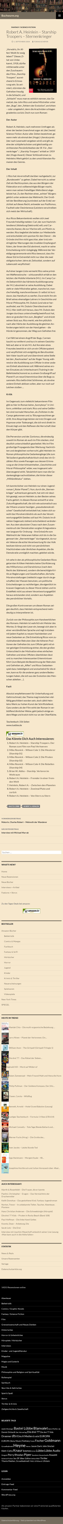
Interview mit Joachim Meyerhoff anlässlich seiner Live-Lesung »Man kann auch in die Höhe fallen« (29, 1233)
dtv (14, 1436)
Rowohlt (53, 1455)
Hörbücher (9, 957)
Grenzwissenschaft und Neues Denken (18, 1324)
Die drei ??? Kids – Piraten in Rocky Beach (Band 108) (25, 1215)
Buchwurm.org (10, 15)
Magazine (5, 1356)
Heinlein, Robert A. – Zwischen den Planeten (32, 785)
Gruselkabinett (7, 1446)
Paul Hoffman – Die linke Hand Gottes (18, 1219)
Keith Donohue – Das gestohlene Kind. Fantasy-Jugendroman (29, 1200)
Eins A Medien (25, 1436)
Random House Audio (40, 1455)
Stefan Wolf (35, 1458)
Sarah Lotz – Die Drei (11, 1228)
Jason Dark (36, 1446)
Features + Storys (9, 892)
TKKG (32, 1461)
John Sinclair (48, 1446)
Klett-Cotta (7, 1450)
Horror (7, 962)
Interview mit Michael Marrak (15, 831)
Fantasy (26, 1441)
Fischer (39, 1440)
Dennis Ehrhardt (8, 1432)
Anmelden (6, 1479)
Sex (15, 1458)
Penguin (4, 1455)
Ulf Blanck (38, 1461)
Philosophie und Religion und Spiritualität (20, 1372)
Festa (32, 1441)
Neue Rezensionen (9, 877)
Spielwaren (9, 989)
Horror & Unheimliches (12, 1335)
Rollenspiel (6, 1377)
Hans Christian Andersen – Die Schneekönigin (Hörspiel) (27, 1211)
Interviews (6, 1345)
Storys (4, 1398)
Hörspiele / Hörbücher (11, 1340)
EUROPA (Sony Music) (11, 1441)
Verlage (4, 1264)
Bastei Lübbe (14, 806)
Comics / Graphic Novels (12, 1309)
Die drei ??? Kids (46, 1432)
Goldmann (52, 1440)
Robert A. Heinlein (31, 806)
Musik (4, 1367)
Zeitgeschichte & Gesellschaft (14, 1409)
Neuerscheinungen (12, 983)
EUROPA (45, 1436)
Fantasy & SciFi (11, 952)
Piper (28, 1455)
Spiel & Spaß (7, 1393)
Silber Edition (25, 1458)
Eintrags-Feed (7, 1484)
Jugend (7, 967)
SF (18, 1458)
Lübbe (40, 1450)
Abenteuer (6, 1298)
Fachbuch (8, 946)
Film (3, 1319)
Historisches (7, 1330)
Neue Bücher (7, 882)
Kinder (7, 973)
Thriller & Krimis (9, 1404)
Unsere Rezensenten (10, 1258)
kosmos (27, 1450)
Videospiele (9, 994)
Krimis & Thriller (11, 978)
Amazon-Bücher (8, 931)
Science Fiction (7, 1458)
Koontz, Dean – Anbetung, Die (15, 1223)
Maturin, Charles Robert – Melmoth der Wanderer (24, 820)
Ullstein (46, 1461)
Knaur (17, 1450)
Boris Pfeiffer (53, 1429)
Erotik (36, 1436)
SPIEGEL (5, 1004)
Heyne (19, 1445)
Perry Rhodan (15, 1454)
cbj (59, 1429)
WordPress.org (8, 1494)
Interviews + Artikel (10, 887)
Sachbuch (5, 1382)
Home (4, 871)
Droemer (6, 1436)
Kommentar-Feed (9, 1489)
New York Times (8, 999)
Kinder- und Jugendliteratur (14, 1351)
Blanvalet (40, 1428)
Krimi (33, 1451)
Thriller (43, 1458)
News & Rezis (7, 1253)
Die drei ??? (33, 1431)
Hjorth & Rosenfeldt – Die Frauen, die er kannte (23, 1189)
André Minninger (7, 1429)
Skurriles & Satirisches (11, 1388)
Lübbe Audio (52, 1450)
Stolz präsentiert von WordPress (33, 1520)
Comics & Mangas (12, 941)
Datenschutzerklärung (11, 1269)
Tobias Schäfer (41, 41)
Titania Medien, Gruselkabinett (15, 1461)
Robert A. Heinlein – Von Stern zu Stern (29, 795)
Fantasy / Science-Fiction (23, 27)
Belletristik (9, 936)
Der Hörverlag (21, 1432)
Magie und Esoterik (10, 1361)
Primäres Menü (59, 15)
